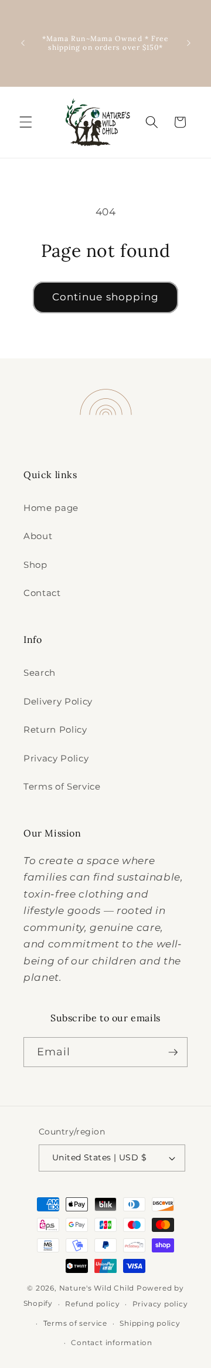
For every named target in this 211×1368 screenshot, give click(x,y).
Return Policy (55, 729)
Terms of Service (62, 786)
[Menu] (26, 122)
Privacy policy (160, 1303)
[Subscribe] (173, 1052)
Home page (51, 507)
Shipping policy (150, 1323)
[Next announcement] (189, 43)
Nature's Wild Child (97, 1288)
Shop (35, 564)
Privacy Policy (56, 758)
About (37, 535)
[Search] (152, 122)
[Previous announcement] (23, 43)
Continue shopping (105, 297)
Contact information (111, 1342)
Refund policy (92, 1303)
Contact (42, 592)
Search (39, 672)
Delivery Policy (58, 701)
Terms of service (75, 1323)
